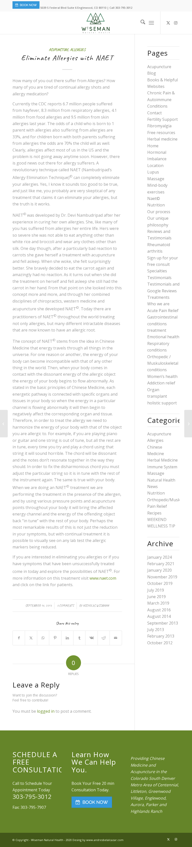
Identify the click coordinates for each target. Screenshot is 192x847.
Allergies (78, 49)
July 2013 (155, 629)
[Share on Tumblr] (79, 638)
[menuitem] (140, 22)
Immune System (162, 467)
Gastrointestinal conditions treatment (162, 323)
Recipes (154, 513)
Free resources (161, 132)
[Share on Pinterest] (55, 638)
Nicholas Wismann (96, 606)
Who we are (158, 304)
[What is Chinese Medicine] (188, 423)
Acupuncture (58, 49)
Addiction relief (161, 383)
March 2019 (158, 603)
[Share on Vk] (91, 638)
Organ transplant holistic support (162, 396)
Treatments (158, 297)
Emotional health (163, 336)
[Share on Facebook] (19, 638)
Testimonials (159, 277)
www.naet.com (103, 578)
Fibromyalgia (159, 126)
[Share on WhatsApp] (43, 638)
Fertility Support (162, 119)
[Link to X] (168, 22)
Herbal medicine (162, 139)
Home (152, 146)
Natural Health (161, 480)
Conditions (157, 106)
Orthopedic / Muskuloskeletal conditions (162, 363)
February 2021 (160, 563)
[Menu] (151, 22)
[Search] (140, 22)
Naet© (153, 198)
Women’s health (162, 376)
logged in (45, 711)
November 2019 (162, 577)
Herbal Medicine (162, 460)
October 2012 (159, 643)
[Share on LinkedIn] (67, 638)
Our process (158, 211)
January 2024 (159, 557)
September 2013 (162, 623)
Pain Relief (157, 506)
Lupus (153, 172)
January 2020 (159, 570)
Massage (155, 178)
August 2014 (159, 616)
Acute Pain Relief (162, 310)
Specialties (157, 271)
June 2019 (156, 596)
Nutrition (156, 205)
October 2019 (159, 583)
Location (155, 165)
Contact (154, 113)
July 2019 (155, 590)
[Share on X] (31, 638)
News (152, 486)
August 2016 (159, 610)
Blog (151, 73)
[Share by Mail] (116, 638)
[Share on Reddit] (104, 638)
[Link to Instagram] (176, 22)
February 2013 (160, 636)
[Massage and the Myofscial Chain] (4, 423)
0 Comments (65, 606)
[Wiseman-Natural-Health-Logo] (96, 22)
